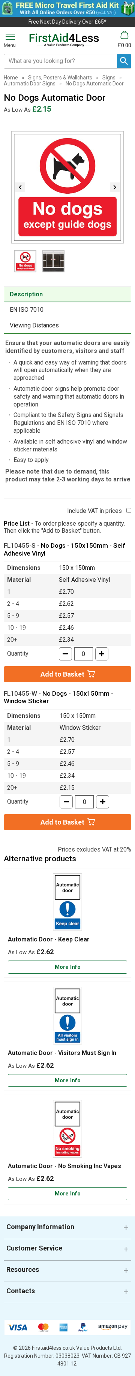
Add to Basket (62, 674)
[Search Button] (124, 61)
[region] (67, 904)
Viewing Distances (34, 325)
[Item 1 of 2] (67, 187)
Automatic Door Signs (30, 84)
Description (26, 294)
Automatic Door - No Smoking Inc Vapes (64, 1166)
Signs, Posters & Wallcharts (60, 78)
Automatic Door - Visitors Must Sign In (62, 1052)
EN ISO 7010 (27, 309)
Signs (109, 78)
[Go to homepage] (64, 40)
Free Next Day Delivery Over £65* (67, 22)
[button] (67, 1229)
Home (11, 78)
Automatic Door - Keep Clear (49, 939)
